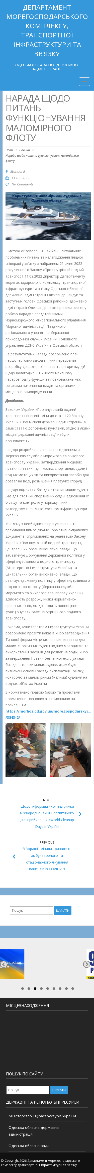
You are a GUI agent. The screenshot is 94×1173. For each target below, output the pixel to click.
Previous (3, 964)
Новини (24, 150)
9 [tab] (72, 989)
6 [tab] (53, 989)
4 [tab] (41, 989)
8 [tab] (66, 989)
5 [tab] (47, 989)
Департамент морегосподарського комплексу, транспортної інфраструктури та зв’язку (47, 30)
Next (86, 964)
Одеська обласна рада (29, 1145)
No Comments (22, 184)
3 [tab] (35, 989)
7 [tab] (60, 989)
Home (9, 150)
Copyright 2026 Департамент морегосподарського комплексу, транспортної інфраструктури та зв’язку (40, 1163)
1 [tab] (22, 989)
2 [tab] (28, 989)
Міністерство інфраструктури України (42, 1115)
